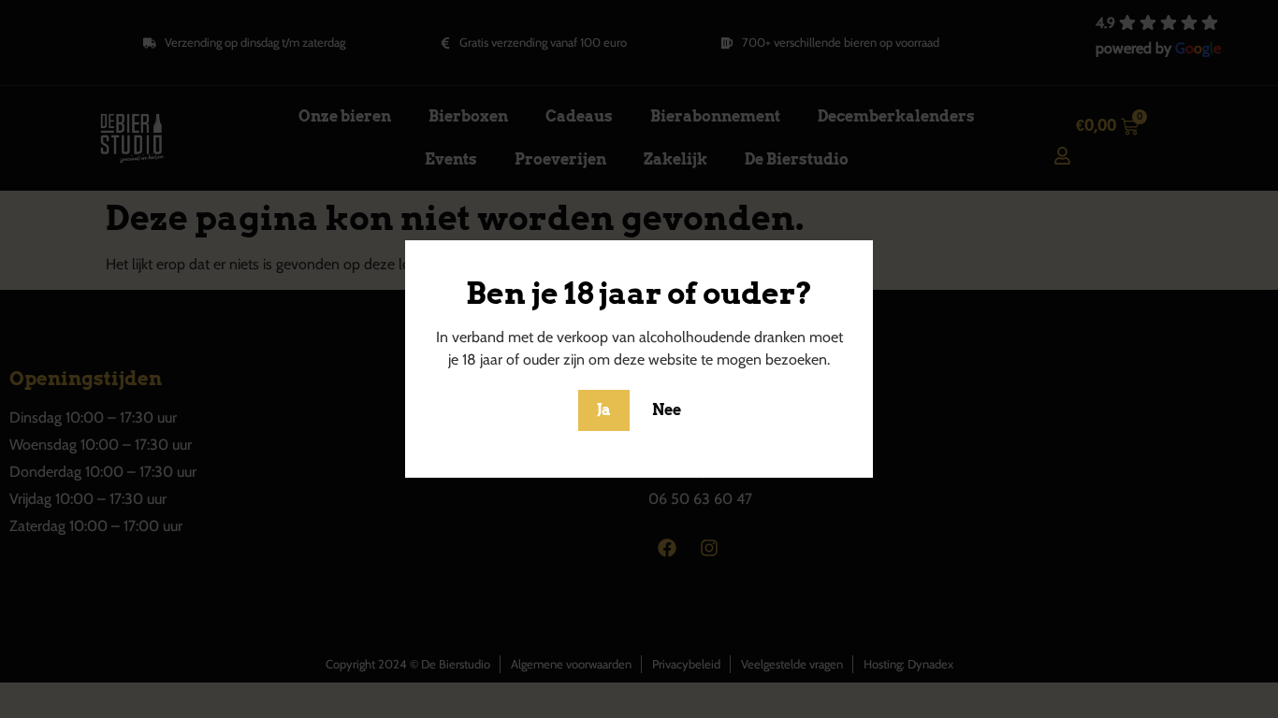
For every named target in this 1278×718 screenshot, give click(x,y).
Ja (604, 410)
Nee (666, 410)
